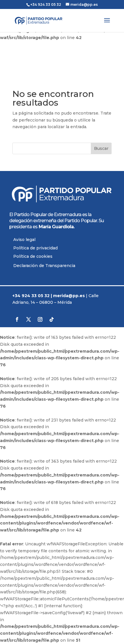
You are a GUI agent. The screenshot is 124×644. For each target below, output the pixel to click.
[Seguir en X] (28, 319)
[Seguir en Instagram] (40, 319)
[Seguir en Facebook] (17, 319)
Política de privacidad (35, 248)
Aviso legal (24, 239)
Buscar (101, 148)
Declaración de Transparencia (44, 265)
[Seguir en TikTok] (51, 319)
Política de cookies (32, 256)
